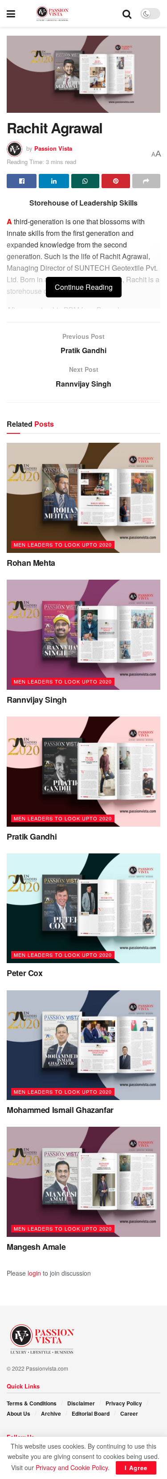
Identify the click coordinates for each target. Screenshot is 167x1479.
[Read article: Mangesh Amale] (83, 1182)
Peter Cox (25, 973)
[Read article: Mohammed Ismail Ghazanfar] (83, 1045)
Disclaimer (81, 1403)
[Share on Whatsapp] (85, 181)
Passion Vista (53, 148)
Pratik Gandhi (32, 836)
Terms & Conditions (32, 1403)
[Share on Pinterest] (116, 181)
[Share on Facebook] (22, 181)
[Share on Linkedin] (54, 181)
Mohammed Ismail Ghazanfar (60, 1110)
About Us (18, 1413)
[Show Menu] (11, 13)
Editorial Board (91, 1413)
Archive (51, 1413)
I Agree (136, 1467)
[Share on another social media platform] (146, 181)
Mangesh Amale (36, 1246)
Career (129, 1413)
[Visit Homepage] (69, 13)
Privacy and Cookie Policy (72, 1467)
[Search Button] (126, 13)
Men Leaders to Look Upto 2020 (63, 544)
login (34, 1273)
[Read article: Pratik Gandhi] (83, 772)
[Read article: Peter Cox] (83, 908)
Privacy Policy (124, 1403)
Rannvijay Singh (37, 699)
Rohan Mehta (31, 563)
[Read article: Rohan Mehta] (83, 498)
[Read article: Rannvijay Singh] (83, 635)
